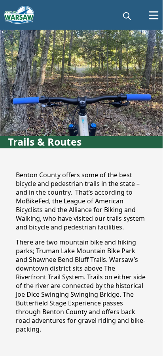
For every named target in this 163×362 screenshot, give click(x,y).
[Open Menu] (154, 15)
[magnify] (127, 16)
